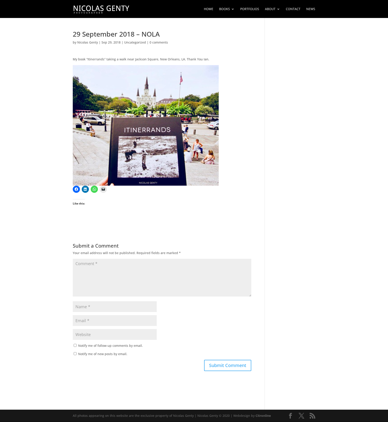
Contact (293, 9)
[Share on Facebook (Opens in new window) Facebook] (76, 189)
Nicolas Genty (87, 42)
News (310, 9)
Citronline (263, 415)
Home (208, 9)
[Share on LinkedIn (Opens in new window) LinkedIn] (85, 189)
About (270, 9)
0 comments (159, 42)
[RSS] (312, 416)
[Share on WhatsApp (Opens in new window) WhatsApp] (94, 189)
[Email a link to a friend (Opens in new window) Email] (103, 189)
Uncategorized (135, 42)
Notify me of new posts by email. (102, 354)
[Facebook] (290, 416)
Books (224, 9)
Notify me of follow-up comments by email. (110, 345)
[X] (301, 416)
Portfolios (249, 9)
